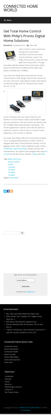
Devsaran (26, 410)
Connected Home (11, 346)
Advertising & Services (13, 387)
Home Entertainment (12, 360)
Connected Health (11, 351)
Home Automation (11, 349)
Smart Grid (8, 362)
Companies (9, 376)
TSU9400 (11, 170)
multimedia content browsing (15, 149)
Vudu (43, 154)
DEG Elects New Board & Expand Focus (21, 322)
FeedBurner (30, 292)
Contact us (9, 389)
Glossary (8, 379)
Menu (9, 20)
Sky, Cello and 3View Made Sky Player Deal (22, 314)
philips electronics (14, 159)
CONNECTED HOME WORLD (21, 8)
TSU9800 (11, 175)
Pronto (10, 164)
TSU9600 (11, 172)
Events (7, 381)
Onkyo (34, 154)
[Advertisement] (21, 212)
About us (8, 384)
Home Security (9, 354)
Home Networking (11, 357)
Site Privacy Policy (12, 392)
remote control (13, 162)
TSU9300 (11, 167)
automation (14, 178)
